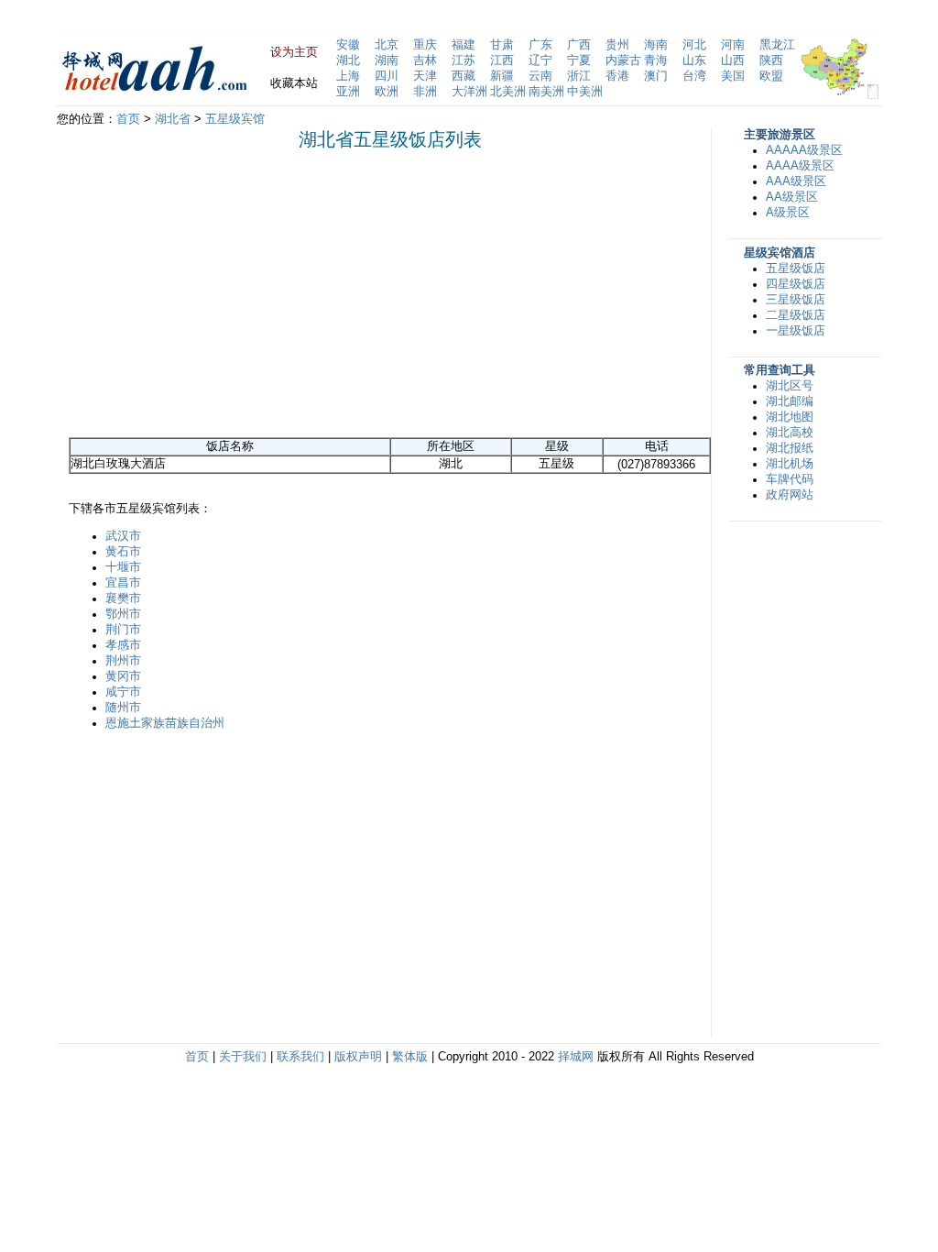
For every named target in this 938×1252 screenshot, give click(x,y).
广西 (579, 44)
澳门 (656, 76)
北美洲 (508, 91)
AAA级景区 (796, 181)
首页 (128, 119)
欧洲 (386, 91)
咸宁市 (123, 692)
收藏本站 (294, 83)
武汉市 (123, 536)
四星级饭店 (795, 284)
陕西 (771, 60)
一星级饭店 (795, 330)
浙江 (579, 76)
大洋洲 (469, 91)
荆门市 (123, 629)
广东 (540, 44)
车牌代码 (789, 479)
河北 (694, 44)
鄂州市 (123, 614)
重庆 (425, 44)
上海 (348, 76)
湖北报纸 (789, 448)
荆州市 (123, 660)
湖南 (386, 60)
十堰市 (123, 567)
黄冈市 (123, 676)
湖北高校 (789, 432)
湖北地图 (789, 417)
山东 (694, 60)
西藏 (463, 76)
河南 (733, 44)
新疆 (502, 76)
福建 (463, 44)
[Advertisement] (222, 293)
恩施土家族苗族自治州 (164, 723)
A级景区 (788, 212)
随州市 (123, 707)
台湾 (694, 76)
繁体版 (410, 1056)
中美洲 (585, 91)
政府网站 (789, 495)
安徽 (348, 44)
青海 (656, 60)
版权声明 (358, 1056)
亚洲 (348, 91)
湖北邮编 (789, 401)
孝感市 (123, 645)
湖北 (348, 60)
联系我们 (300, 1056)
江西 (502, 60)
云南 (540, 76)
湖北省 (173, 119)
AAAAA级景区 (804, 150)
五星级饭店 (795, 268)
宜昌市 (123, 583)
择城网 (576, 1056)
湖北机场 (789, 463)
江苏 (463, 60)
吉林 (425, 60)
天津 (425, 76)
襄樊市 (123, 598)
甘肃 (502, 44)
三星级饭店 (795, 299)
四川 (386, 76)
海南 (656, 44)
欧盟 (771, 76)
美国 (733, 76)
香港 (617, 76)
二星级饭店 (795, 315)
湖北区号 (789, 385)
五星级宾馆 (235, 119)
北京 (386, 44)
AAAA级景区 (800, 165)
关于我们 (243, 1056)
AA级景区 (792, 197)
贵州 (617, 44)
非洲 (425, 91)
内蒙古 (623, 60)
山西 (733, 60)
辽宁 (540, 60)
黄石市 (123, 551)
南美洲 (546, 91)
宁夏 (579, 60)
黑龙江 (777, 44)
